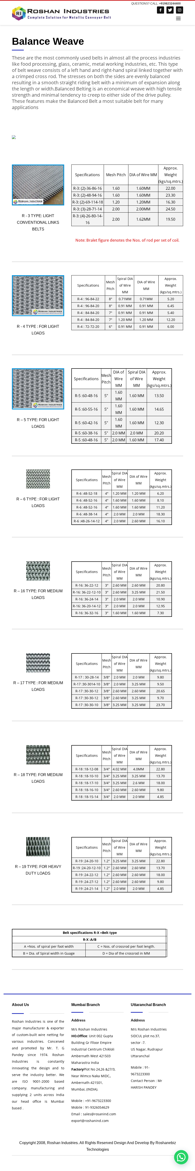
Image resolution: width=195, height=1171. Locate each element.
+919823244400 (170, 3)
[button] (181, 1157)
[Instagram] (179, 10)
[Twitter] (170, 10)
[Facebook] (160, 10)
